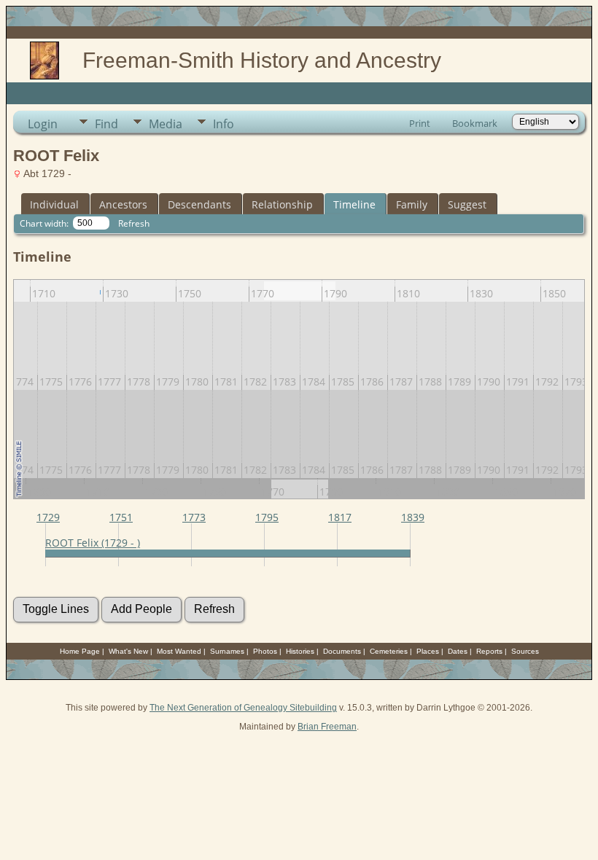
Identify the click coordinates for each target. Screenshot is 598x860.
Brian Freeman (327, 727)
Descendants (199, 204)
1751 (121, 517)
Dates (457, 651)
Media (165, 124)
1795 (267, 517)
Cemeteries (389, 651)
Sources (525, 651)
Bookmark (474, 123)
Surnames (227, 651)
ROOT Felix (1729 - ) (92, 543)
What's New (128, 651)
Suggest (467, 204)
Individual (54, 204)
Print (419, 123)
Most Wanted (179, 651)
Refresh (134, 223)
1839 (412, 517)
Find (106, 124)
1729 (48, 517)
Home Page (80, 651)
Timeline (354, 204)
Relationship (282, 204)
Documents (342, 651)
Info (223, 124)
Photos (265, 651)
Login (43, 124)
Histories (300, 651)
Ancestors (123, 204)
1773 (194, 517)
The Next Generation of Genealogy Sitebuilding (243, 708)
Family (411, 204)
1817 (340, 517)
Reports (489, 651)
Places (427, 651)
